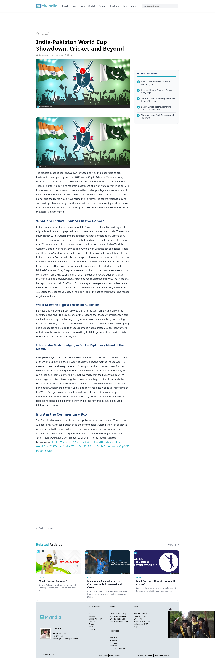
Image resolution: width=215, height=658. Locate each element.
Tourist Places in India (142, 622)
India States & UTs (141, 624)
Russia (92, 627)
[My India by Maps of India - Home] (47, 5)
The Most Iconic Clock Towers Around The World (156, 116)
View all (172, 544)
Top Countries (95, 607)
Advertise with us (162, 655)
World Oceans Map (117, 619)
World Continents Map (119, 622)
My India (113, 643)
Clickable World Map (118, 614)
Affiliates (113, 646)
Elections (114, 6)
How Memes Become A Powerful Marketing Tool (154, 83)
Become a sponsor (117, 648)
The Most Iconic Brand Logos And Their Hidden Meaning (157, 99)
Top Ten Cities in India (143, 614)
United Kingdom (95, 619)
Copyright (46, 654)
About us (113, 638)
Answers (113, 640)
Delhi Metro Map (140, 616)
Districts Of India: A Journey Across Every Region (155, 91)
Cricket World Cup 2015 (65, 442)
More (133, 6)
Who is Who (138, 619)
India (82, 6)
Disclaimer (103, 655)
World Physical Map (118, 616)
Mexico (92, 629)
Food (74, 6)
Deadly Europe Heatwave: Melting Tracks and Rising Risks (154, 108)
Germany (92, 622)
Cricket (91, 6)
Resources (114, 631)
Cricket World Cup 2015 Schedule (97, 442)
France (92, 624)
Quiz (125, 6)
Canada (92, 616)
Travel (65, 6)
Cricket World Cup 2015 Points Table (83, 446)
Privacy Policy (115, 655)
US (90, 614)
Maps (136, 627)
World (112, 607)
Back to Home (46, 528)
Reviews (103, 6)
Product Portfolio (145, 655)
